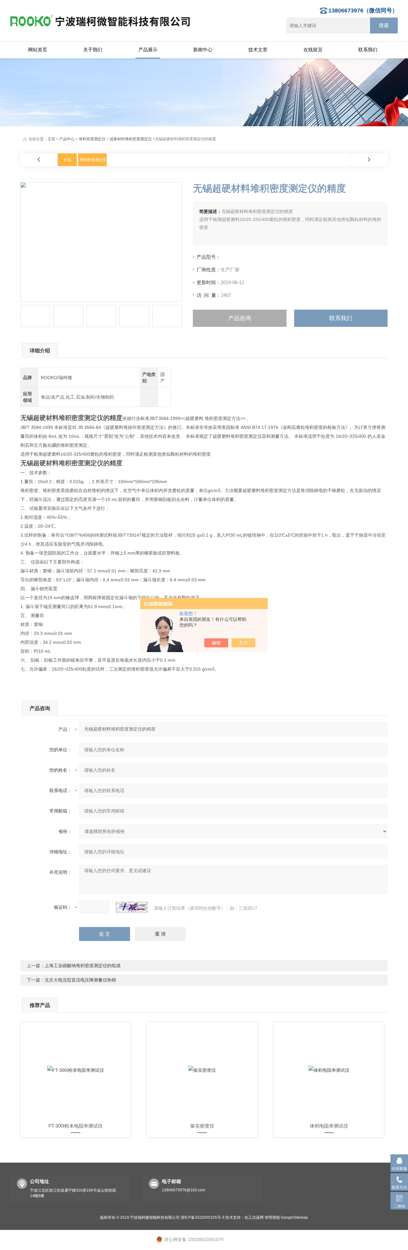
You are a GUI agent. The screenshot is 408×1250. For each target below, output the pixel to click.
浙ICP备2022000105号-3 (202, 1217)
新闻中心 (202, 49)
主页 (51, 139)
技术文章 (257, 49)
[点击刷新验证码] (132, 907)
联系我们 (367, 49)
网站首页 (37, 49)
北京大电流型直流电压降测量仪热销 (80, 979)
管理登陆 (272, 1217)
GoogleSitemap (294, 1217)
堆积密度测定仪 (92, 139)
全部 (67, 160)
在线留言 (313, 49)
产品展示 (147, 49)
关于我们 (92, 49)
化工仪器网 (254, 1217)
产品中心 (67, 139)
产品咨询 (239, 318)
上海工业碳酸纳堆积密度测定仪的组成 (82, 965)
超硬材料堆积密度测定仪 (131, 139)
